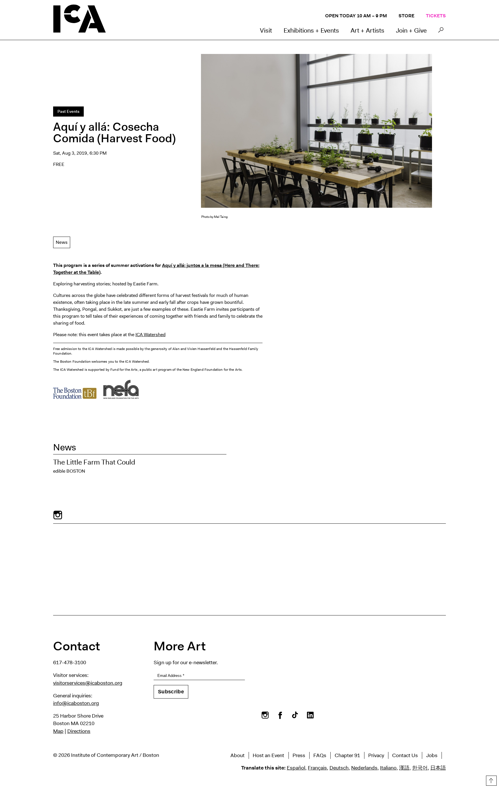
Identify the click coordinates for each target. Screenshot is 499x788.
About (237, 755)
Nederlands (364, 767)
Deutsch (339, 767)
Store (406, 16)
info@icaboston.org (76, 703)
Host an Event (268, 755)
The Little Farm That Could (94, 462)
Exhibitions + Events (311, 30)
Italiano (388, 767)
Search (441, 31)
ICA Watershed (150, 335)
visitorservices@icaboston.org (87, 683)
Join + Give (411, 30)
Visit (266, 30)
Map (58, 731)
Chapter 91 (347, 755)
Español (296, 767)
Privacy (376, 755)
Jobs (431, 755)
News (62, 242)
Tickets (436, 16)
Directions (78, 731)
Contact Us (405, 755)
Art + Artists (367, 30)
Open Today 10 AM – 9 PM (356, 16)
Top (490, 779)
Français (317, 767)
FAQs (319, 755)
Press (299, 755)
